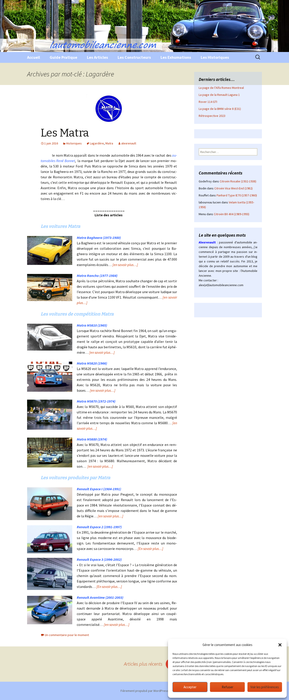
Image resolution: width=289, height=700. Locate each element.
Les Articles (97, 57)
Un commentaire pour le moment (67, 635)
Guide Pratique (63, 57)
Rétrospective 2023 (212, 116)
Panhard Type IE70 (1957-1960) (237, 195)
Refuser (227, 687)
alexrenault (128, 143)
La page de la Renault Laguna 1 (219, 95)
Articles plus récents (149, 664)
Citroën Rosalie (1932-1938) (238, 181)
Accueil (33, 57)
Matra (109, 143)
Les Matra (65, 132)
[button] (280, 645)
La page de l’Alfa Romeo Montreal (221, 88)
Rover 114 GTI (208, 102)
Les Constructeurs (134, 57)
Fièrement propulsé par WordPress (144, 691)
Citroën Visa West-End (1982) (233, 188)
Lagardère (97, 143)
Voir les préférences (264, 687)
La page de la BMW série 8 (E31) (220, 109)
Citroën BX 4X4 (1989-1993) (231, 214)
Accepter (190, 687)
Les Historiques (215, 57)
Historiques (74, 143)
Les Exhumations (176, 57)
